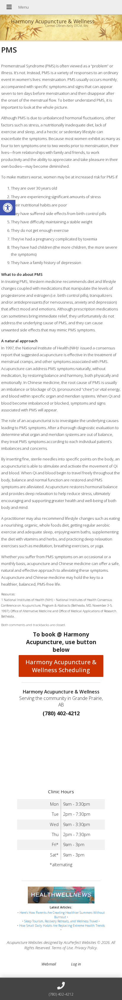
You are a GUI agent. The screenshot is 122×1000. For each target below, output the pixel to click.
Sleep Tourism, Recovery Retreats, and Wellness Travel (61, 921)
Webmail (48, 964)
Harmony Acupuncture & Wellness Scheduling (61, 666)
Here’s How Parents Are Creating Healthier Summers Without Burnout (62, 915)
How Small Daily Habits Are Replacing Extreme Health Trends (62, 926)
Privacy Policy (86, 947)
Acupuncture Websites (25, 942)
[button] (7, 207)
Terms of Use (62, 947)
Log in (76, 964)
